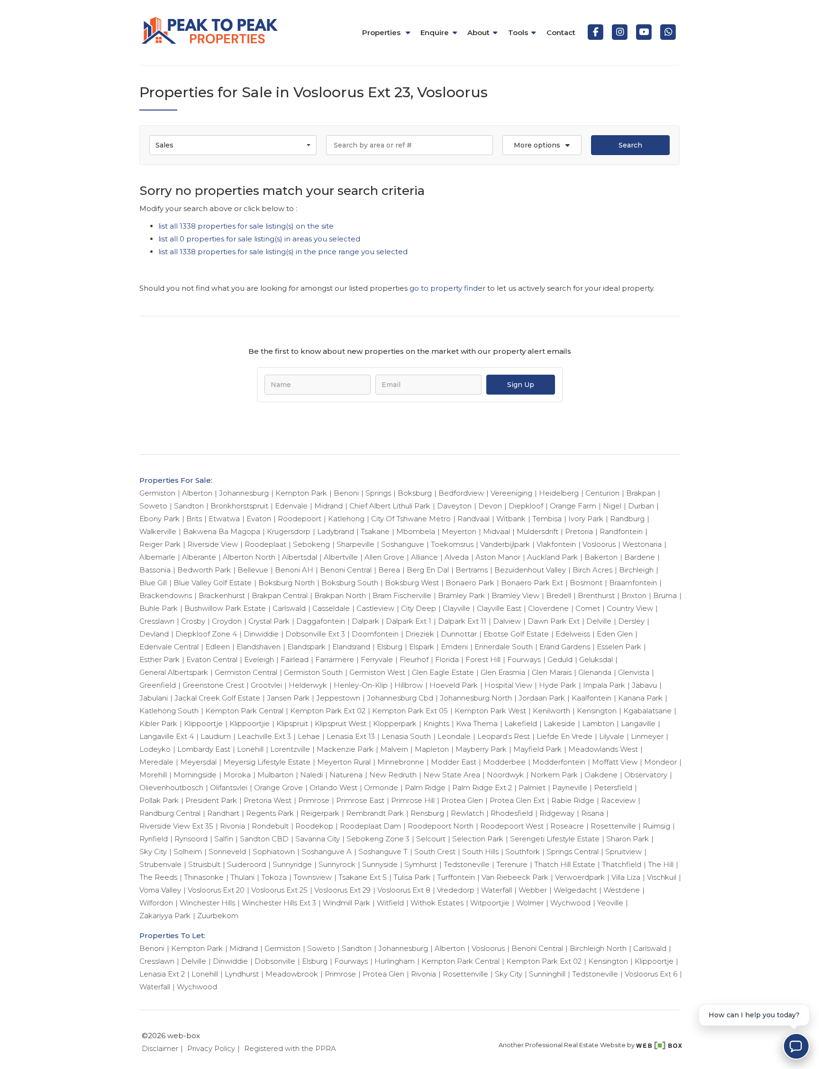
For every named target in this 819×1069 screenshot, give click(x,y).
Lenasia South (406, 736)
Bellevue (252, 569)
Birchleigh (636, 569)
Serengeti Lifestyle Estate (555, 838)
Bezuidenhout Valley (530, 569)
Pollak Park (159, 800)
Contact (560, 32)
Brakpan (640, 493)
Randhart (223, 813)
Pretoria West (267, 800)
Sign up (520, 384)
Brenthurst (596, 595)
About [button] (478, 32)
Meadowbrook (291, 973)
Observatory (645, 774)
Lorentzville (290, 749)
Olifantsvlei (228, 787)
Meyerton (459, 531)
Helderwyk (308, 685)
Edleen (217, 646)
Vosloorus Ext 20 (216, 889)
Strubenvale (160, 864)
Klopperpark (395, 723)
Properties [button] (382, 32)
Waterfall (496, 889)
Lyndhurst (242, 973)
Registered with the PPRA (290, 1048)
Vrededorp (455, 889)
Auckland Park (552, 557)
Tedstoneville (467, 864)
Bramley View (515, 595)
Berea (389, 569)
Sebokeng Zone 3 (378, 838)
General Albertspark (173, 672)
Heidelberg (559, 493)
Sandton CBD (264, 838)
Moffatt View (614, 761)
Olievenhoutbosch (171, 787)
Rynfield (153, 838)
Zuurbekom (217, 915)
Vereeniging (511, 493)
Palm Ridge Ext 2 (482, 787)
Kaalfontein (591, 697)
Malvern (394, 749)
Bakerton (601, 557)
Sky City (153, 851)
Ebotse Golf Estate (516, 633)
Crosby (193, 621)
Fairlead (295, 659)
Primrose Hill (413, 800)
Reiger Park (160, 544)
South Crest (434, 851)
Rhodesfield (512, 813)
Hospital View (508, 685)
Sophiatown (274, 851)
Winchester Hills (207, 902)
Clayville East (499, 608)
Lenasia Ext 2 (162, 973)
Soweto (153, 505)
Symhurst (420, 864)
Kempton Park (301, 493)
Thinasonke (204, 877)
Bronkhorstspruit (239, 505)
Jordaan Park (542, 697)
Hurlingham (394, 961)
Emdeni (454, 646)
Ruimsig (656, 825)
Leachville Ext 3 (264, 736)
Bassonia (155, 569)
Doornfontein (375, 633)
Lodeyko (155, 749)
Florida (447, 659)
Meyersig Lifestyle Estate (266, 761)
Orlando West (333, 787)
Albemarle (157, 557)
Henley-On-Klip (361, 685)
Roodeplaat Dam (370, 825)
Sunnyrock (336, 864)
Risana (592, 813)
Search (630, 145)
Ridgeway (556, 813)
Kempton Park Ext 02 (327, 710)
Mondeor (660, 761)
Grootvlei (266, 685)
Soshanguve (402, 544)
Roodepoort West (512, 825)
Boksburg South (349, 582)
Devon (490, 505)
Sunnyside (380, 864)
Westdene (621, 889)
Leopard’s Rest (503, 736)
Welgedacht (575, 889)
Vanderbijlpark (505, 544)
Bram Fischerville (402, 595)
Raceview (618, 800)
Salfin (223, 838)
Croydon (227, 621)
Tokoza (274, 877)
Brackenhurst (222, 595)
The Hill (660, 864)
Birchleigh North (598, 948)
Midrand (328, 505)
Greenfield (157, 685)
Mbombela (415, 531)
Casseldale (331, 608)
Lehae (309, 736)
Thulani (242, 877)
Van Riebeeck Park (515, 877)
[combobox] (233, 145)
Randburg (627, 518)
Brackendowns (165, 595)
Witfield (390, 902)
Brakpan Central (280, 595)
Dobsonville (275, 961)
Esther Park (159, 659)
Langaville (638, 723)
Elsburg (389, 646)
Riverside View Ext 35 (176, 825)
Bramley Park (461, 595)
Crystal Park (269, 621)
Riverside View (212, 544)
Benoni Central (346, 569)
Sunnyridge (292, 864)
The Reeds (158, 877)
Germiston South (313, 672)
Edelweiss (572, 633)
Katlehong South (169, 710)
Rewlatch (467, 813)
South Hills (480, 851)
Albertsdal (299, 557)
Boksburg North (286, 582)
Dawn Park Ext (554, 621)
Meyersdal (198, 761)
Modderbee (504, 761)
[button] (541, 145)
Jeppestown (338, 697)
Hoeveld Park (453, 685)
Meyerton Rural (344, 761)
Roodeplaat (265, 544)
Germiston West (377, 672)
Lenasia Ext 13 (351, 736)
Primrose (313, 800)
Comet (587, 608)
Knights (436, 723)
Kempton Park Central (244, 710)
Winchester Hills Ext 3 (279, 902)
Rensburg (427, 813)
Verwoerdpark (580, 877)
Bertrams (471, 569)
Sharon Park (627, 838)
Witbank (511, 518)
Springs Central (572, 851)
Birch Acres (592, 569)
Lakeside (559, 723)
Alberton (197, 493)
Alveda (457, 557)
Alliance (424, 557)
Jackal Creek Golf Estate (217, 697)
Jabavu (644, 685)
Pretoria (579, 531)
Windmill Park (346, 902)
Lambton (598, 723)
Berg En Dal (428, 569)
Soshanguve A (326, 851)
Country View (630, 608)
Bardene (639, 557)
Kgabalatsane (647, 710)
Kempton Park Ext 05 (410, 710)
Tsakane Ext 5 (362, 877)
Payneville (569, 787)
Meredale (156, 761)
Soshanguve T (383, 851)
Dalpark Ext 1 (408, 621)
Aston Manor (497, 557)
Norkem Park (554, 774)
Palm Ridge (425, 787)
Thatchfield (621, 864)
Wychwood (570, 902)
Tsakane (375, 531)
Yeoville (610, 902)
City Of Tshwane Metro (411, 518)
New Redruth (393, 774)
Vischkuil (661, 877)
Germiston (157, 493)
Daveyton (454, 505)
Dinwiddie (261, 633)
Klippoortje (203, 723)
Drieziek (419, 633)
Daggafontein (320, 621)
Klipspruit (292, 723)
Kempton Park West (490, 710)
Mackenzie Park (345, 749)
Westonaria (642, 544)
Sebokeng (311, 544)
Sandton (189, 505)
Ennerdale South (503, 646)
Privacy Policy (211, 1048)
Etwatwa (224, 518)
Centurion (602, 493)
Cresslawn (156, 621)
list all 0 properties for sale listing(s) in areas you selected (259, 238)
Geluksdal (596, 659)
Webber (533, 889)
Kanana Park (640, 697)
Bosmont (586, 582)
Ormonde (381, 787)
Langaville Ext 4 (166, 736)
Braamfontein (633, 582)
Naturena (346, 774)
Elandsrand (351, 646)
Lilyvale (611, 736)
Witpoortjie (490, 902)
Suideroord (246, 864)
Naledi (311, 774)
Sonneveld (227, 851)
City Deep (418, 608)
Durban (641, 505)
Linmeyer (647, 736)
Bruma (665, 595)
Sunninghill (547, 973)
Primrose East (360, 800)
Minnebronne (400, 761)
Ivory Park (585, 518)
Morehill (153, 774)
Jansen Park (288, 697)
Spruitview (623, 851)
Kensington (597, 710)
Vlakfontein (556, 544)
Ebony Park (159, 518)
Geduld (560, 659)
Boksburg (415, 493)
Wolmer (530, 902)
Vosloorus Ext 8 (403, 889)
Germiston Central (246, 672)
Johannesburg (244, 493)
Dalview (507, 621)
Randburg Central (169, 813)
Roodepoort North (440, 825)
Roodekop (314, 825)
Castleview (375, 608)
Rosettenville (613, 825)
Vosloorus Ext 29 (342, 889)
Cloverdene (548, 608)
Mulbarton (275, 774)
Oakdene (601, 774)
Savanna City (317, 838)
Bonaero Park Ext (532, 582)
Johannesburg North (476, 697)
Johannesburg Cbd (400, 697)
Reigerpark (319, 813)
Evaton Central (211, 659)
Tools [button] (518, 32)
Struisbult (204, 864)
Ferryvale (377, 659)
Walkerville (157, 531)
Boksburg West (412, 582)
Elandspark (306, 646)
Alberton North (249, 557)
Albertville (341, 557)
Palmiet (532, 787)
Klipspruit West (340, 723)
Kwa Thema (477, 723)
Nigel (612, 505)
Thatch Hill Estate (564, 864)
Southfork (522, 851)
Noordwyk (505, 774)
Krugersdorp (288, 531)
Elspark (421, 646)
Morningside (195, 774)
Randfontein (621, 531)
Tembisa (547, 518)
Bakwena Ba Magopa (221, 531)
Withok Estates (437, 902)
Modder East (453, 761)
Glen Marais (552, 672)
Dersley (631, 621)
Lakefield (520, 723)
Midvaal (496, 531)
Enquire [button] (434, 32)
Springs (378, 493)
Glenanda (594, 672)
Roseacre (567, 825)
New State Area (451, 774)
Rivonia (232, 825)
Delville (598, 621)
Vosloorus (599, 544)
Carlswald (289, 608)
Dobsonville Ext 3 (315, 633)
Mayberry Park (481, 749)
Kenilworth (551, 710)
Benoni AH (294, 569)
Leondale (454, 736)
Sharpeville (355, 544)
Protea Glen (462, 800)
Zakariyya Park (165, 915)
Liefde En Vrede (564, 736)
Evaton (258, 518)
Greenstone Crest (213, 685)
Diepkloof (526, 505)
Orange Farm (573, 505)
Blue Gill (153, 582)
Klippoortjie (249, 723)
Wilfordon (156, 902)
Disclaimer (160, 1048)
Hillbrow (408, 685)
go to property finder (447, 288)
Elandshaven (259, 646)
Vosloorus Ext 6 (651, 973)
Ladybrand (335, 531)
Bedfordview (461, 493)
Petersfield (613, 787)
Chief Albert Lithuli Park (389, 505)
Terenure (512, 864)
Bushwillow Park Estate (225, 608)
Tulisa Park (411, 877)
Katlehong (346, 518)
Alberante (199, 557)
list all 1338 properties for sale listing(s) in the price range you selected (283, 251)
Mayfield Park (537, 749)
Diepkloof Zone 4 (206, 633)
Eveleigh (259, 659)
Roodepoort (299, 518)
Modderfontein (558, 761)
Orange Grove (278, 787)
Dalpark (365, 621)
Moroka (237, 774)
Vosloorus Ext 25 (279, 889)
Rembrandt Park (375, 813)
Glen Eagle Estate (443, 672)
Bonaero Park (470, 582)
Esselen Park (619, 646)
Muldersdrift (537, 531)
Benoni (346, 493)
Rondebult (270, 825)
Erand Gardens (564, 646)
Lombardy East (203, 749)
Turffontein (456, 877)
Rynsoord (191, 838)
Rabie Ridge (572, 800)
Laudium (215, 736)
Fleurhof (414, 659)
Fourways (524, 659)
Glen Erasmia (503, 672)
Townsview (312, 877)
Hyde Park (557, 685)
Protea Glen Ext (517, 800)
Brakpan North (340, 595)
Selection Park (477, 838)
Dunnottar (459, 633)
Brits (194, 518)
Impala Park (604, 685)
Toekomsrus (452, 544)
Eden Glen (615, 633)
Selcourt (431, 838)
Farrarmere (334, 659)
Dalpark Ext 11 (462, 621)
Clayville (456, 608)
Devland (154, 633)
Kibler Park (158, 723)
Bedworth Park (204, 569)
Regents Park (270, 813)
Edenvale (291, 505)
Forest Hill (482, 659)
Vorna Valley (160, 889)
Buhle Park (158, 608)
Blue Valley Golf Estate (212, 582)
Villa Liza (625, 877)
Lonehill (250, 749)
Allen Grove (384, 557)
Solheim (187, 851)
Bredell (558, 595)
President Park (211, 800)
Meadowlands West (603, 749)
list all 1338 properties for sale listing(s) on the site (246, 225)
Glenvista (633, 672)
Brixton (633, 595)
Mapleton (432, 749)
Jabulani (153, 697)
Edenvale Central (169, 646)
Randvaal (473, 518)
